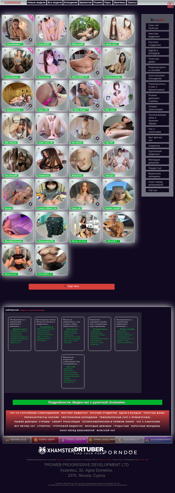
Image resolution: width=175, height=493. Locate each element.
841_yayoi (110, 110)
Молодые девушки (154, 161)
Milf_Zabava (10, 143)
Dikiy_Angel (79, 110)
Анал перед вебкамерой (155, 183)
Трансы (132, 2)
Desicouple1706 (46, 241)
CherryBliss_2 (45, 274)
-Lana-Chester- (12, 77)
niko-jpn (109, 175)
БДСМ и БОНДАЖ (154, 52)
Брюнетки (86, 2)
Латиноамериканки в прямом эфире (157, 119)
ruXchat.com (12, 310)
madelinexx (44, 175)
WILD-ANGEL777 (80, 77)
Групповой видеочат (155, 152)
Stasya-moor (11, 274)
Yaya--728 (43, 110)
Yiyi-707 (109, 143)
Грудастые (154, 168)
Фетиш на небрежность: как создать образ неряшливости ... (71, 323)
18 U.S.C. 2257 (143, 459)
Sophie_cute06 (113, 208)
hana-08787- (44, 44)
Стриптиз (154, 145)
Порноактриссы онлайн (157, 69)
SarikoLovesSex (113, 77)
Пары (107, 2)
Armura (8, 208)
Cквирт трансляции (155, 108)
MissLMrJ (112, 241)
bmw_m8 (76, 208)
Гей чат (152, 190)
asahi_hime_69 (45, 143)
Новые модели (36, 2)
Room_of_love (79, 241)
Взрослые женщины (154, 175)
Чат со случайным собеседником (34, 413)
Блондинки (71, 2)
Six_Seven (77, 143)
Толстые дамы (153, 60)
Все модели (55, 2)
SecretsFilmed (13, 110)
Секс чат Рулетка (153, 27)
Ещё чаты (73, 286)
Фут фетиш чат (155, 139)
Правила (60, 459)
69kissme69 (77, 44)
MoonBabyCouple (13, 241)
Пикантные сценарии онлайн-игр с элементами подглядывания (98, 323)
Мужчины (120, 2)
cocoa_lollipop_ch (47, 208)
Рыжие (98, 2)
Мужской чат (106, 430)
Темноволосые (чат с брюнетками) (156, 87)
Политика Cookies (104, 459)
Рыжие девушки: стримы (154, 98)
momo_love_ (112, 44)
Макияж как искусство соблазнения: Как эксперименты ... (71, 360)
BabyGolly (77, 175)
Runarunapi (44, 77)
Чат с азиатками (154, 130)
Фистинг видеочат (154, 35)
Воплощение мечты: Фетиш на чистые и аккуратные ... (46, 322)
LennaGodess (13, 44)
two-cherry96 (11, 175)
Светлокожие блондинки (156, 77)
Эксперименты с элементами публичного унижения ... (18, 323)
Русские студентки (154, 43)
